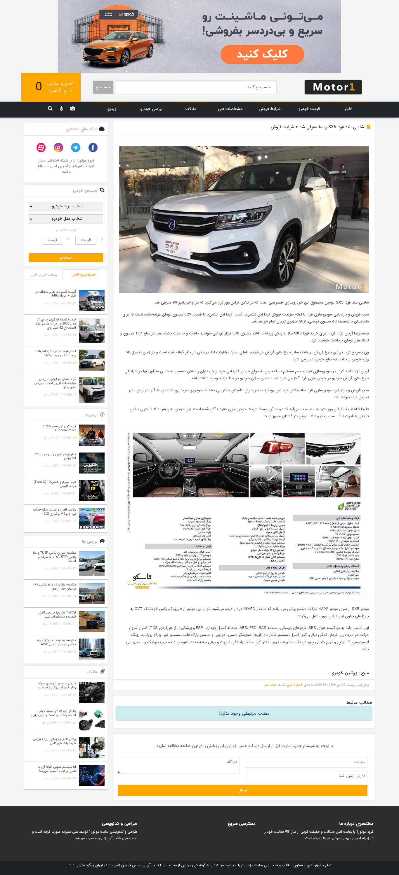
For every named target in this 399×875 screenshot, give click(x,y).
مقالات (190, 109)
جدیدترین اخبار (83, 274)
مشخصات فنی (230, 109)
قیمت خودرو (309, 109)
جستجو (103, 87)
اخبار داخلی (294, 685)
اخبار (348, 109)
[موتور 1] (333, 86)
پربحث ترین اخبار (44, 274)
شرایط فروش (270, 109)
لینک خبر (270, 685)
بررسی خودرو (151, 109)
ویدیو (112, 109)
